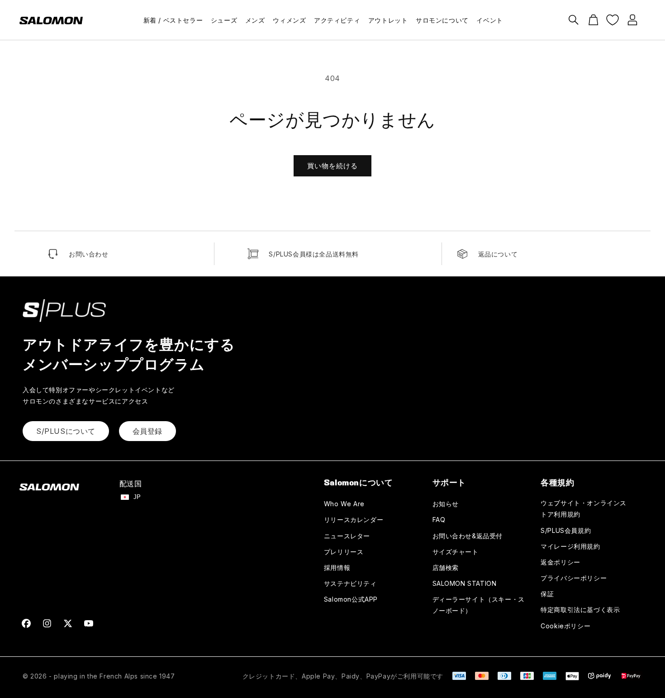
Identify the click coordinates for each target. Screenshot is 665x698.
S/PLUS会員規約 (566, 530)
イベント (489, 20)
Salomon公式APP (351, 599)
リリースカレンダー (353, 519)
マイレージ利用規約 (570, 546)
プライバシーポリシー (574, 578)
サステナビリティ (350, 583)
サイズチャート (455, 552)
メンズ (255, 20)
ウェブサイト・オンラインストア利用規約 (584, 508)
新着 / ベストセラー (173, 20)
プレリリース (344, 552)
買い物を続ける (332, 165)
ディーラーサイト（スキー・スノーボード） (478, 604)
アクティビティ (337, 20)
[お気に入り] (612, 20)
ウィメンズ (289, 20)
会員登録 (147, 431)
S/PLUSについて (65, 431)
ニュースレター (347, 536)
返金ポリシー (560, 562)
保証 (547, 594)
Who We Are (344, 504)
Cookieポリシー (565, 626)
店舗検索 (445, 567)
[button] (574, 20)
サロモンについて (442, 20)
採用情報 (337, 567)
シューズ (224, 20)
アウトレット (388, 20)
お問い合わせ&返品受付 (467, 536)
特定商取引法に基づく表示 (580, 609)
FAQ (439, 519)
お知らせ (445, 504)
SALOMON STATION (464, 583)
